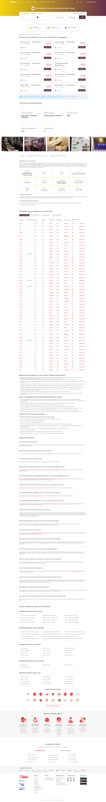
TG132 (20, 286)
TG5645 (21, 239)
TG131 (20, 271)
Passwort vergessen (49, 779)
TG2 (20, 229)
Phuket (65, 245)
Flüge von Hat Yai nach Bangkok (71, 619)
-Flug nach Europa (46, 664)
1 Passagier (33, 13)
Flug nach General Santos (53, 759)
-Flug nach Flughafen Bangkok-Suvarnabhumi (30, 631)
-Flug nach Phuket (46, 648)
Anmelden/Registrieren (49, 778)
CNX (73, 242)
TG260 (20, 259)
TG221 (20, 360)
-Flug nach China (46, 681)
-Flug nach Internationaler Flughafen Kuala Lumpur (75, 631)
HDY (73, 232)
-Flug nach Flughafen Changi (70, 636)
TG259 (20, 232)
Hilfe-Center (58, 781)
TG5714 (21, 292)
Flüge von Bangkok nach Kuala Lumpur (50, 617)
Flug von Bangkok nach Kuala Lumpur (42, 478)
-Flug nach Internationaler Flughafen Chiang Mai (30, 634)
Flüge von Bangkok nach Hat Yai (49, 622)
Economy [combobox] (40, 13)
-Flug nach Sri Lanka (69, 683)
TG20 (20, 235)
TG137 (20, 357)
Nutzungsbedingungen (60, 783)
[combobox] (28, 17)
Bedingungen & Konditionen (61, 784)
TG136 (20, 340)
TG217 (20, 343)
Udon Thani (66, 229)
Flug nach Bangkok (23, 495)
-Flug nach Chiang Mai (25, 650)
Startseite (36, 778)
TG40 (20, 226)
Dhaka (50, 223)
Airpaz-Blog (36, 784)
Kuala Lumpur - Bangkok (53, 115)
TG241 (20, 248)
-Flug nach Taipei (68, 652)
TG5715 (21, 250)
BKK (68, 115)
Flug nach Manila (31, 755)
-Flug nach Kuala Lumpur (70, 648)
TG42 (20, 277)
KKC (73, 226)
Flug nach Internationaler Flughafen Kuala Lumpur (65, 503)
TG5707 (21, 349)
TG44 (20, 324)
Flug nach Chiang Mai (32, 759)
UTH (73, 229)
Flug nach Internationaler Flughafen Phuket (46, 503)
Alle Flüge (36, 790)
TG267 (20, 355)
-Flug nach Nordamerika (25, 667)
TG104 (20, 268)
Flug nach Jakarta (31, 761)
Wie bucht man (59, 779)
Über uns (36, 779)
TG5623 (21, 306)
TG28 (20, 333)
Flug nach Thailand (23, 487)
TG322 (20, 312)
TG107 (20, 318)
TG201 (20, 245)
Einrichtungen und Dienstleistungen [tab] (34, 155)
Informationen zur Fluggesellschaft (37, 787)
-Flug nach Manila (46, 655)
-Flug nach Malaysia (47, 676)
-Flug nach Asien (24, 664)
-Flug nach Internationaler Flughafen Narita (29, 638)
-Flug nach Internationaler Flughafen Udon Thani (74, 634)
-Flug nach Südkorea (25, 683)
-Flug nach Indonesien (47, 683)
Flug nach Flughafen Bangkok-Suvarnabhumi (28, 503)
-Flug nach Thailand (25, 676)
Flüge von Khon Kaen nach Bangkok (72, 622)
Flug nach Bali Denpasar (53, 755)
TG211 (20, 321)
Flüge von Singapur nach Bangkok (49, 619)
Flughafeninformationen (38, 789)
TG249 (20, 352)
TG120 (20, 363)
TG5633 (21, 366)
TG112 (20, 330)
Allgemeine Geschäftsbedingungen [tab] (58, 155)
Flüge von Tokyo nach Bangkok (27, 619)
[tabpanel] (53, 183)
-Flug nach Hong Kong (25, 681)
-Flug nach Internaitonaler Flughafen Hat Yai (51, 634)
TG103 (20, 262)
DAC (58, 223)
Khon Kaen (66, 226)
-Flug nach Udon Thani (69, 650)
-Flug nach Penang (68, 655)
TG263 (20, 303)
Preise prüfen (82, 223)
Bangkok (66, 223)
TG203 (20, 256)
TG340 (20, 223)
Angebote (36, 781)
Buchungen (33, 515)
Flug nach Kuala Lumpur (40, 495)
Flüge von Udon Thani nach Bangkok (28, 622)
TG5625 (21, 280)
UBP (73, 235)
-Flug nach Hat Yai (46, 650)
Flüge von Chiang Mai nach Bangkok (28, 617)
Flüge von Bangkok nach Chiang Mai (72, 617)
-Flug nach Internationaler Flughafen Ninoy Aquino (53, 638)
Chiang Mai (66, 242)
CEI (72, 253)
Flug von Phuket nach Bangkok (25, 469)
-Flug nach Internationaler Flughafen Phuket (51, 631)
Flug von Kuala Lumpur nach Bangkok (26, 478)
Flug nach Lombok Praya (73, 761)
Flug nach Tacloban (72, 759)
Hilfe (82, 2)
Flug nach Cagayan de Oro (33, 757)
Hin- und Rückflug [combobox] (24, 13)
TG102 (20, 242)
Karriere (35, 792)
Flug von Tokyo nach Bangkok (56, 478)
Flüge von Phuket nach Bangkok (49, 615)
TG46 (20, 346)
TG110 (20, 309)
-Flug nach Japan (68, 676)
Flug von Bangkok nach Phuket (38, 469)
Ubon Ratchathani (66, 236)
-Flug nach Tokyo (24, 652)
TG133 (20, 315)
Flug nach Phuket (30, 495)
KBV (72, 239)
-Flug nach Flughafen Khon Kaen (27, 636)
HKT (73, 245)
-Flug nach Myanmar (69, 681)
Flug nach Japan (39, 487)
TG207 (20, 283)
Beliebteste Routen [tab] (66, 750)
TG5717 (21, 301)
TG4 (20, 298)
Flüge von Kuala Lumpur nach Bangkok (28, 615)
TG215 (20, 327)
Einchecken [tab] (46, 155)
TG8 (20, 369)
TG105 (20, 295)
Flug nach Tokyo (51, 761)
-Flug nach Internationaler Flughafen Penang (74, 638)
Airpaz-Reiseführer (60, 778)
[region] (53, 27)
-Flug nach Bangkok (25, 648)
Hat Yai (65, 232)
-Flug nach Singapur (25, 655)
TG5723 (21, 265)
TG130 (20, 253)
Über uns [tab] (22, 155)
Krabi (65, 239)
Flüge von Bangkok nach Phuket (71, 615)
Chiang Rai (66, 253)
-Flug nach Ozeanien (69, 664)
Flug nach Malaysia (31, 487)
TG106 (20, 289)
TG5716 (21, 274)
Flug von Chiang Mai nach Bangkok (52, 469)
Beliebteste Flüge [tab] (40, 750)
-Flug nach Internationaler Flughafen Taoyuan (52, 636)
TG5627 (21, 337)
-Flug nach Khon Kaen (47, 652)
